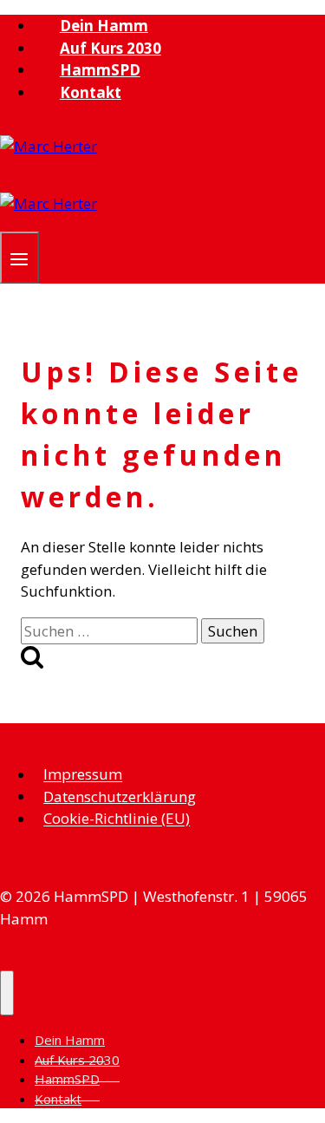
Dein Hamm (104, 26)
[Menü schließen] (7, 992)
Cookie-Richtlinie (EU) (116, 819)
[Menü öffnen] (19, 258)
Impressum (82, 775)
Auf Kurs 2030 (110, 48)
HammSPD (100, 70)
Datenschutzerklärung (119, 796)
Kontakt (90, 92)
